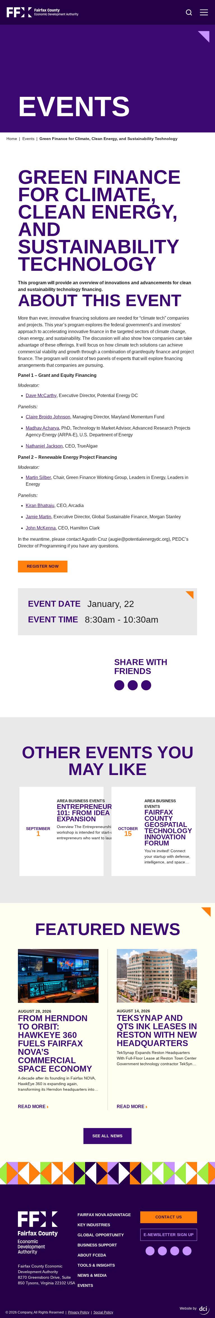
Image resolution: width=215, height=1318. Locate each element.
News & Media (92, 1275)
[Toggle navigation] (204, 12)
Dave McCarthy (41, 395)
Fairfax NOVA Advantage (104, 1214)
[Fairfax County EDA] (42, 12)
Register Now (43, 566)
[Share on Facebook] (119, 685)
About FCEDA (92, 1255)
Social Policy (103, 1312)
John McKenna (41, 528)
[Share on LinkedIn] (146, 685)
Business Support (97, 1245)
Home (11, 138)
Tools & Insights (96, 1265)
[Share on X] (132, 685)
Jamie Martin (38, 516)
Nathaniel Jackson (44, 446)
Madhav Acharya (42, 428)
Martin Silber (38, 477)
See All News (107, 1136)
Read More (32, 1106)
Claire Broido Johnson (48, 416)
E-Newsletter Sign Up (168, 1234)
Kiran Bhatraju (40, 505)
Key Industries (94, 1225)
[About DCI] (204, 1310)
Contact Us (168, 1217)
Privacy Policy (78, 1312)
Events (28, 138)
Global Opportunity (101, 1235)
